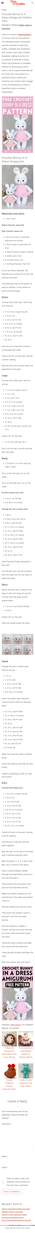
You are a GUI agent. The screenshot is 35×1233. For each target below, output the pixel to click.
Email (5, 1167)
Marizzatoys (16, 1025)
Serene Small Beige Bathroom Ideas (16, 1209)
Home (4, 10)
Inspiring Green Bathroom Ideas (14, 1215)
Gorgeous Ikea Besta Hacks (13, 1217)
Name (5, 1156)
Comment (7, 1124)
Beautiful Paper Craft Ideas (12, 1212)
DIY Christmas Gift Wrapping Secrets (16, 1220)
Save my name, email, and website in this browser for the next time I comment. (18, 1181)
